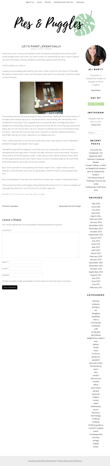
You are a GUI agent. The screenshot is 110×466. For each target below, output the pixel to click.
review (96, 400)
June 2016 (96, 207)
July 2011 (96, 284)
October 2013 (96, 232)
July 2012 (96, 278)
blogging (96, 313)
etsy (96, 341)
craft (96, 329)
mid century (96, 379)
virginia (96, 444)
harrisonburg (96, 366)
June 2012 (95, 281)
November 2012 (96, 266)
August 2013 (95, 238)
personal (96, 394)
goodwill (96, 360)
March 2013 (96, 253)
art (96, 310)
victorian (95, 437)
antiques (96, 304)
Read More (96, 90)
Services (80, 2)
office (95, 385)
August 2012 (95, 275)
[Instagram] (102, 104)
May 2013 (96, 247)
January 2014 (96, 222)
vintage (41, 194)
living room (19, 194)
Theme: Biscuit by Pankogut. (69, 461)
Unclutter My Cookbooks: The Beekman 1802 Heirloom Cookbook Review (95, 156)
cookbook (96, 326)
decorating (96, 335)
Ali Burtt (48, 49)
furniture (96, 354)
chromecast (96, 323)
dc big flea (95, 332)
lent (96, 372)
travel (95, 431)
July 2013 (96, 241)
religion (96, 397)
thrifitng (95, 419)
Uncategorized (95, 434)
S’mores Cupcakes (10, 206)
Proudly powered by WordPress (42, 461)
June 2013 (95, 244)
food (96, 351)
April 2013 (96, 250)
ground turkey (95, 363)
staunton (96, 413)
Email (5, 269)
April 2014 (96, 213)
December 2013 (96, 225)
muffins (95, 382)
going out (96, 357)
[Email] (89, 104)
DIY (12, 194)
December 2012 (96, 263)
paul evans (96, 388)
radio (35, 194)
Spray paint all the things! (70, 206)
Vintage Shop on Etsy (63, 2)
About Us (30, 2)
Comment (7, 230)
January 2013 (96, 260)
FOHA (95, 348)
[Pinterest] (99, 104)
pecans (96, 391)
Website (5, 275)
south (95, 410)
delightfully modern (96, 338)
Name (5, 262)
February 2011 (96, 287)
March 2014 (96, 216)
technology (96, 416)
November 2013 (96, 229)
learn (96, 369)
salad (96, 403)
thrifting (95, 422)
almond (95, 301)
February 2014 (96, 219)
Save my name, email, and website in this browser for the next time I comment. (37, 281)
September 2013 (96, 235)
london (96, 375)
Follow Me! (95, 125)
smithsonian (96, 406)
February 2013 (96, 256)
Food (39, 2)
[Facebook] (96, 104)
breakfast (96, 317)
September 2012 (96, 272)
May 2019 (96, 204)
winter (96, 447)
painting (28, 194)
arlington (96, 307)
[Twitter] (92, 104)
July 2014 (96, 210)
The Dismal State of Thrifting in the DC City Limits (96, 181)
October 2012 (96, 269)
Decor (48, 2)
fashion (96, 344)
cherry (96, 320)
